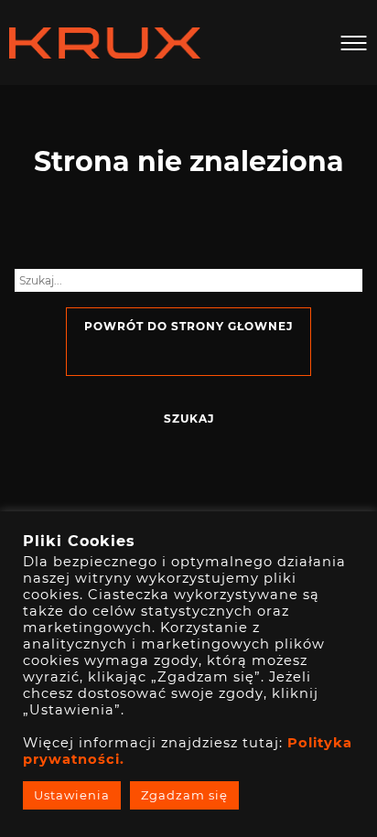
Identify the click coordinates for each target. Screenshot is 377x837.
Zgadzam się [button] (184, 795)
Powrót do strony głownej (188, 326)
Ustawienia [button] (72, 795)
